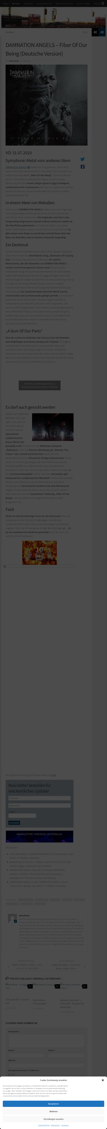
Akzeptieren (53, 1103)
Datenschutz (55, 1125)
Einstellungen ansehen (54, 1119)
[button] (102, 1080)
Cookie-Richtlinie (44, 1125)
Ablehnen (53, 1111)
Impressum (65, 1125)
